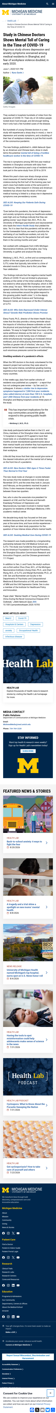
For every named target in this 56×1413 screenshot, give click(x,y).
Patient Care (8, 1239)
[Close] (50, 1393)
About (4, 1213)
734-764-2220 (15, 729)
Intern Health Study (25, 225)
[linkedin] (13, 1285)
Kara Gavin (17, 72)
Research (7, 1263)
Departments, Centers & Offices (14, 1304)
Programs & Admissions (11, 1296)
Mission (5, 1217)
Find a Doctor (7, 1244)
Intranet (5, 1311)
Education (7, 1291)
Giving (4, 1224)
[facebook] (3, 1233)
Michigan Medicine (12, 1208)
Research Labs (8, 1272)
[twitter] (13, 1233)
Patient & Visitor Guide (11, 1248)
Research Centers (9, 1276)
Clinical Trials (7, 1269)
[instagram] (8, 1233)
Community (6, 1220)
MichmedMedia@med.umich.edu (17, 724)
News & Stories (8, 1227)
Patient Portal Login (10, 1251)
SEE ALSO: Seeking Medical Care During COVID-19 (27, 535)
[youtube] (18, 1233)
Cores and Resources (10, 1279)
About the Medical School (12, 1307)
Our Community (8, 1300)
